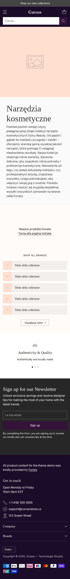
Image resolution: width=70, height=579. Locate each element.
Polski (8, 549)
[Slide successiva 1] (32, 367)
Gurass (30, 556)
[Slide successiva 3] (37, 367)
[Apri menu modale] (4, 11)
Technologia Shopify (51, 556)
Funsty (33, 470)
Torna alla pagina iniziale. (35, 233)
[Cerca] (63, 21)
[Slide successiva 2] (35, 367)
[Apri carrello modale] (64, 11)
